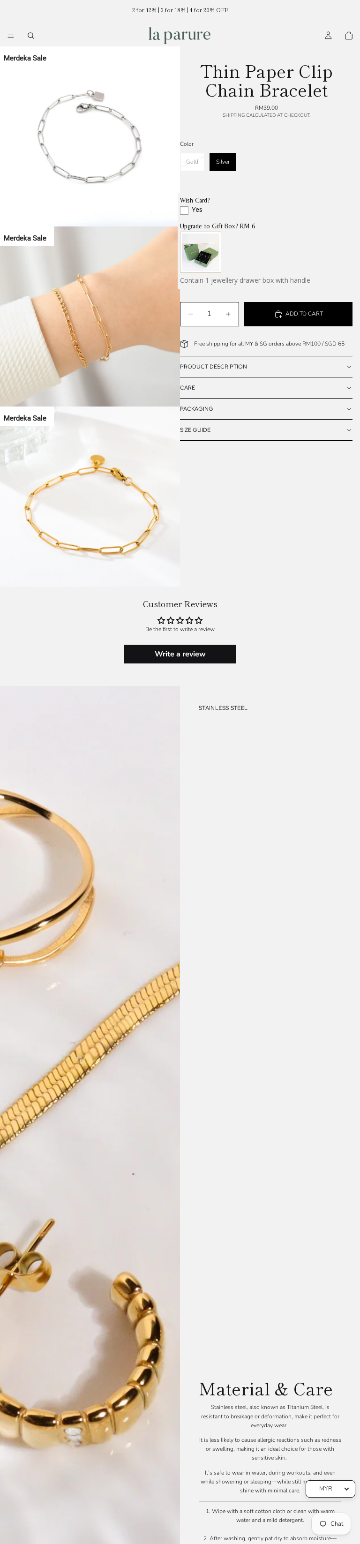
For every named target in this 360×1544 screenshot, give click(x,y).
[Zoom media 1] (90, 136)
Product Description (213, 366)
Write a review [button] (180, 654)
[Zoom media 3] (90, 497)
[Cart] (348, 35)
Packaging (196, 409)
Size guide (195, 430)
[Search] (31, 35)
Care (187, 388)
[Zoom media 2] (90, 316)
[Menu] (11, 35)
